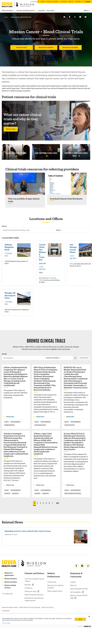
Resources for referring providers (55, 586)
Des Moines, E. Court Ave (48, 278)
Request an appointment (9, 574)
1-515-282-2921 (8, 254)
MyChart (28, 585)
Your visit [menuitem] (50, 10)
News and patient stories (79, 589)
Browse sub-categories (52, 358)
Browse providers (10, 582)
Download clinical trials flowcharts (66, 198)
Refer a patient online (54, 591)
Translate (77, 1)
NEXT (57, 503)
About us (73, 585)
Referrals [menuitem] (70, 1)
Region (58, 230)
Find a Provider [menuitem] (7, 10)
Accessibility (6, 611)
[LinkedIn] (82, 566)
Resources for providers (70, 47)
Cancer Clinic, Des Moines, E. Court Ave (42, 252)
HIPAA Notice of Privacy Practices (29, 607)
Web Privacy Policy (48, 607)
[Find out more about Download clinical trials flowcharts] (67, 183)
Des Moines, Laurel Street (73, 248)
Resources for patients (46, 47)
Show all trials (84, 358)
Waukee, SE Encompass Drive (10, 295)
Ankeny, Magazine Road (9, 247)
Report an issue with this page (78, 596)
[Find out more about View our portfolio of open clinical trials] (25, 183)
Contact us (28, 588)
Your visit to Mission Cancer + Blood (34, 580)
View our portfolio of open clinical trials (23, 200)
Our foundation (75, 592)
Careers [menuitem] (43, 1)
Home (6, 17)
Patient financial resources (34, 595)
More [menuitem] (86, 10)
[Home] (19, 4)
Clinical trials (51, 582)
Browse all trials (21, 47)
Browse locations (10, 579)
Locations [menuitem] (41, 10)
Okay (80, 619)
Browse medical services (10, 586)
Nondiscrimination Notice (10, 607)
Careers (73, 582)
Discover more (10, 129)
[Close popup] (89, 616)
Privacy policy (6, 623)
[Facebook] (76, 566)
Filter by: (4, 226)
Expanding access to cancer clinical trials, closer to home (28, 531)
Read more (10, 417)
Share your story (31, 591)
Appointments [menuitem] (35, 1)
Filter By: (4, 354)
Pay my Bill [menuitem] (64, 1)
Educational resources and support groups (34, 599)
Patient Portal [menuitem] (50, 1)
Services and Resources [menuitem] (25, 10)
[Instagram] (88, 566)
